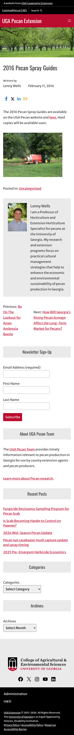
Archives (9, 621)
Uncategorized (30, 188)
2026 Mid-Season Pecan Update (27, 533)
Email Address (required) (21, 367)
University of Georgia (21, 716)
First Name (11, 384)
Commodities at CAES (14, 10)
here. (53, 117)
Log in (7, 701)
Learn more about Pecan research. (28, 478)
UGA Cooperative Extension (37, 3)
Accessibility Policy (32, 725)
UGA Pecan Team (22, 449)
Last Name (11, 400)
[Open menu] (69, 20)
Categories (11, 582)
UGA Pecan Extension (21, 21)
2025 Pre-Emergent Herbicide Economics (34, 552)
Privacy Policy (12, 725)
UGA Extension (12, 712)
